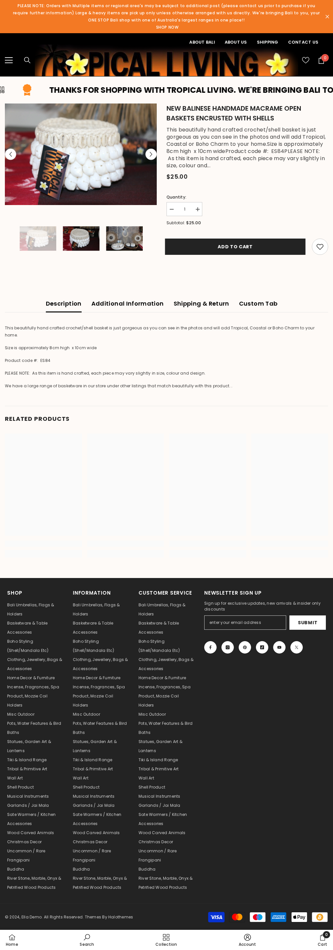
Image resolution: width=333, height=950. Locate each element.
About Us (236, 42)
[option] (81, 154)
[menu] (9, 60)
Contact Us (303, 42)
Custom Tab (258, 303)
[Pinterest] (245, 647)
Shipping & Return (201, 303)
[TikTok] (262, 647)
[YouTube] (279, 647)
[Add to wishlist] (320, 247)
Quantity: (176, 197)
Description (64, 303)
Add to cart (236, 246)
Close (327, 16)
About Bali (202, 42)
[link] (43, 544)
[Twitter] (296, 647)
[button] (10, 154)
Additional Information (127, 303)
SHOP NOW (167, 27)
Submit (307, 622)
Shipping (267, 42)
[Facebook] (210, 647)
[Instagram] (227, 647)
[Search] (27, 60)
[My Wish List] (305, 60)
